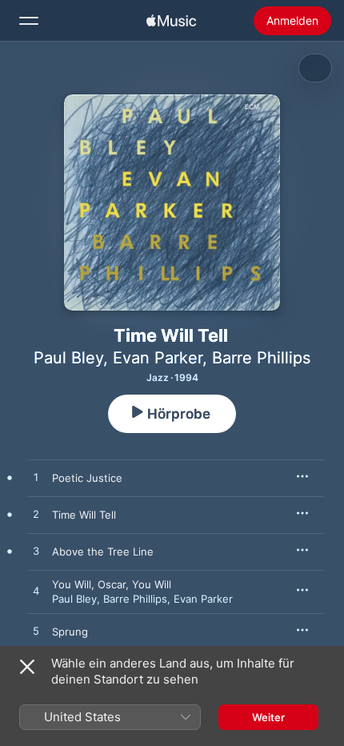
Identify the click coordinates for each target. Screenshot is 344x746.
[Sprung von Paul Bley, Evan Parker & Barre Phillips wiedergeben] (36, 631)
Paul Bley (68, 357)
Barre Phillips (261, 357)
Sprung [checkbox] (70, 631)
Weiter (268, 717)
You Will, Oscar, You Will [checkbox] (111, 584)
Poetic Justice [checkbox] (87, 477)
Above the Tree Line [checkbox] (103, 551)
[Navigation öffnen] (28, 20)
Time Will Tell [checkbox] (84, 514)
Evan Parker (157, 357)
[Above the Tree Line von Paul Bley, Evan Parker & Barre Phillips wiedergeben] (36, 551)
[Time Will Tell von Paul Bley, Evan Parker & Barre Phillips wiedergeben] (36, 514)
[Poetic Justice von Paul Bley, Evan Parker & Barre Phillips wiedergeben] (36, 478)
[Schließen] (27, 667)
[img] (171, 21)
